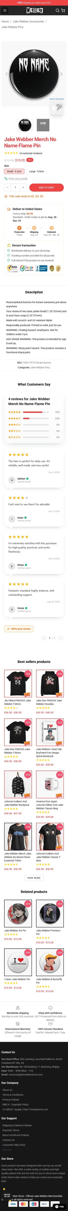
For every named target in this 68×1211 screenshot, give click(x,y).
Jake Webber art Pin (15, 930)
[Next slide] (61, 74)
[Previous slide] (6, 74)
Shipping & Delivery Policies (17, 1125)
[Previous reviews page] (44, 638)
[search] (57, 10)
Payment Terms (10, 1130)
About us (7, 1090)
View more (34, 878)
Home (5, 21)
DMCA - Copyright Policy (15, 1104)
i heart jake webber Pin (17, 979)
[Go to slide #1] (25, 125)
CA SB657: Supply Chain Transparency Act (25, 1109)
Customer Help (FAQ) (13, 1144)
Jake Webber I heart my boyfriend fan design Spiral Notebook (49, 753)
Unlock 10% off (7, 1195)
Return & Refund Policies (15, 1135)
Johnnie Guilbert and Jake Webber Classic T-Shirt (48, 857)
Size (6, 165)
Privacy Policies (10, 1099)
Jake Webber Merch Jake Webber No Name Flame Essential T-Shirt (17, 857)
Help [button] (62, 1206)
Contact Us (8, 1140)
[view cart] (63, 10)
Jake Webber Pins (12, 27)
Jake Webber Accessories (28, 21)
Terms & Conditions (12, 1094)
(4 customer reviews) (31, 153)
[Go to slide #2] (43, 125)
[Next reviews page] (61, 638)
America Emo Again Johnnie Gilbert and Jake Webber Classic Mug (49, 805)
